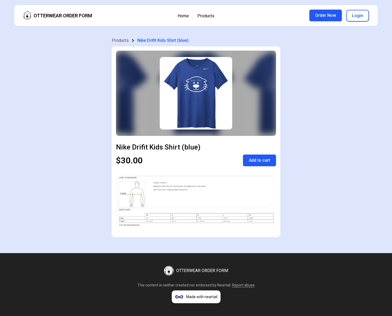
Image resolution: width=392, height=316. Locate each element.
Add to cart (259, 160)
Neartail (223, 285)
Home (183, 15)
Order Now (325, 15)
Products (205, 15)
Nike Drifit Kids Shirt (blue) (163, 40)
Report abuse (243, 285)
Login (357, 15)
